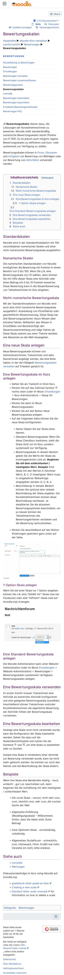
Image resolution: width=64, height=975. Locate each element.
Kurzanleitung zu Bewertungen (18, 62)
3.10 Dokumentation (46, 20)
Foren (40, 152)
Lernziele (7, 93)
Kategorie (9, 907)
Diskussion (53, 24)
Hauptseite (9, 40)
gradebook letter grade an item (30, 883)
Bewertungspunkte (13, 84)
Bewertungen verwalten (15, 76)
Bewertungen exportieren (16, 102)
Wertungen (18, 866)
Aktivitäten (32, 160)
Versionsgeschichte (49, 27)
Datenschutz (9, 959)
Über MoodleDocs (12, 963)
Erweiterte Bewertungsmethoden (20, 107)
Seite (38, 24)
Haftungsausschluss (13, 968)
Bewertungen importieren (16, 98)
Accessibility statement (15, 972)
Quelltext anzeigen (22, 27)
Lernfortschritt (11, 44)
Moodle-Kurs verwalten (33, 40)
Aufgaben (14, 156)
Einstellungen (10, 71)
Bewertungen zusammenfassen (19, 80)
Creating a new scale (24, 887)
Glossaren (51, 152)
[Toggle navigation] (4, 4)
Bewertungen (32, 44)
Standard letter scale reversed (29, 891)
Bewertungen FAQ (12, 111)
